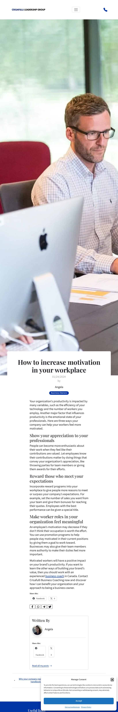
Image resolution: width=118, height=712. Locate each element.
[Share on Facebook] (32, 607)
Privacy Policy (86, 707)
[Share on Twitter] (50, 607)
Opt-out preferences (72, 707)
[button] (112, 679)
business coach (54, 576)
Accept (79, 700)
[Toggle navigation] (76, 9)
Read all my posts (40, 665)
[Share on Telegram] (44, 607)
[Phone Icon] (105, 9)
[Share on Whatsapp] (38, 607)
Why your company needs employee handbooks (36, 680)
